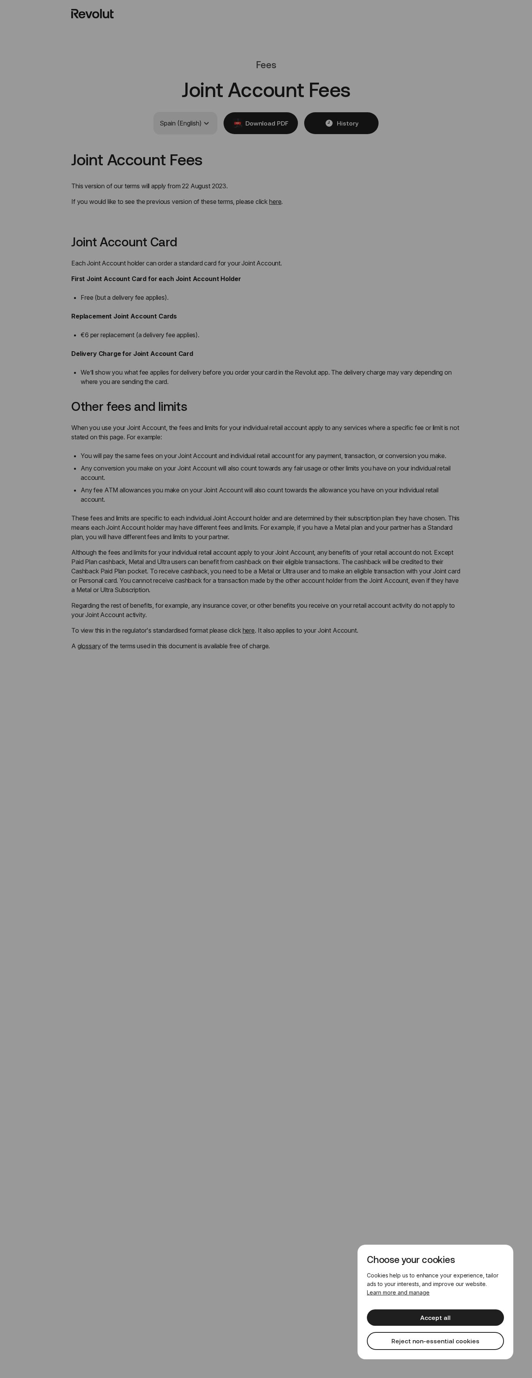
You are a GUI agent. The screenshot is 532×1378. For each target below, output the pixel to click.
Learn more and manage (398, 1292)
